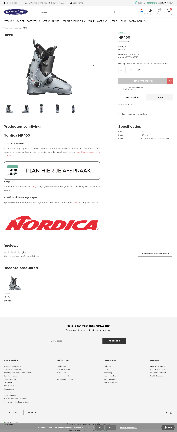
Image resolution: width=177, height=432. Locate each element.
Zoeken (115, 12)
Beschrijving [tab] (132, 97)
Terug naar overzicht (12, 28)
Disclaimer (8, 382)
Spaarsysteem (9, 389)
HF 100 (7, 297)
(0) (129, 41)
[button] (9, 108)
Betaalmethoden (10, 376)
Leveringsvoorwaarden (13, 369)
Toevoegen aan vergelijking (134, 114)
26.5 (122, 70)
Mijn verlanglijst (63, 376)
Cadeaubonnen (137, 21)
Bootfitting (33, 21)
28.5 (138, 70)
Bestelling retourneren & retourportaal (19, 373)
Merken (114, 21)
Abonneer (114, 341)
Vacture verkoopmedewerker (15, 399)
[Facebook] (166, 412)
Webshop (9, 21)
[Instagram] (171, 412)
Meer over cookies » (128, 428)
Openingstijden (10, 395)
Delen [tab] (160, 97)
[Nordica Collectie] (52, 223)
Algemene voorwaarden (13, 366)
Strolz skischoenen (74, 21)
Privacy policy (9, 386)
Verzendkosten (10, 379)
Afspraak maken (51, 21)
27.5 (130, 70)
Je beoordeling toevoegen (155, 254)
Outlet (20, 21)
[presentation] (93, 65)
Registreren (61, 366)
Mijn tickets (61, 373)
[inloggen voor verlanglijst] (170, 81)
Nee (110, 428)
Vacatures (7, 392)
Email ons (33, 412)
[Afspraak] (52, 170)
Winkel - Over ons (97, 21)
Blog (123, 21)
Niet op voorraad (143, 81)
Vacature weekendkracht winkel (16, 402)
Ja (100, 428)
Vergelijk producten (65, 379)
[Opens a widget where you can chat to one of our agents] (168, 428)
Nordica (122, 33)
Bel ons (13, 412)
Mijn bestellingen (63, 369)
